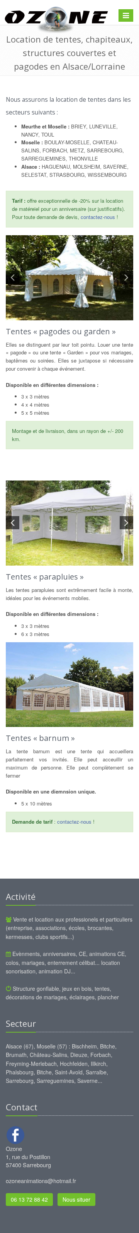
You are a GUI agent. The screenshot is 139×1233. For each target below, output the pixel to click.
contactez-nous (98, 217)
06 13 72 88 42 (29, 1199)
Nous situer (76, 1199)
